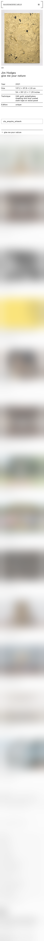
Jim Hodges (8, 73)
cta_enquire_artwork (12, 121)
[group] (22, 38)
